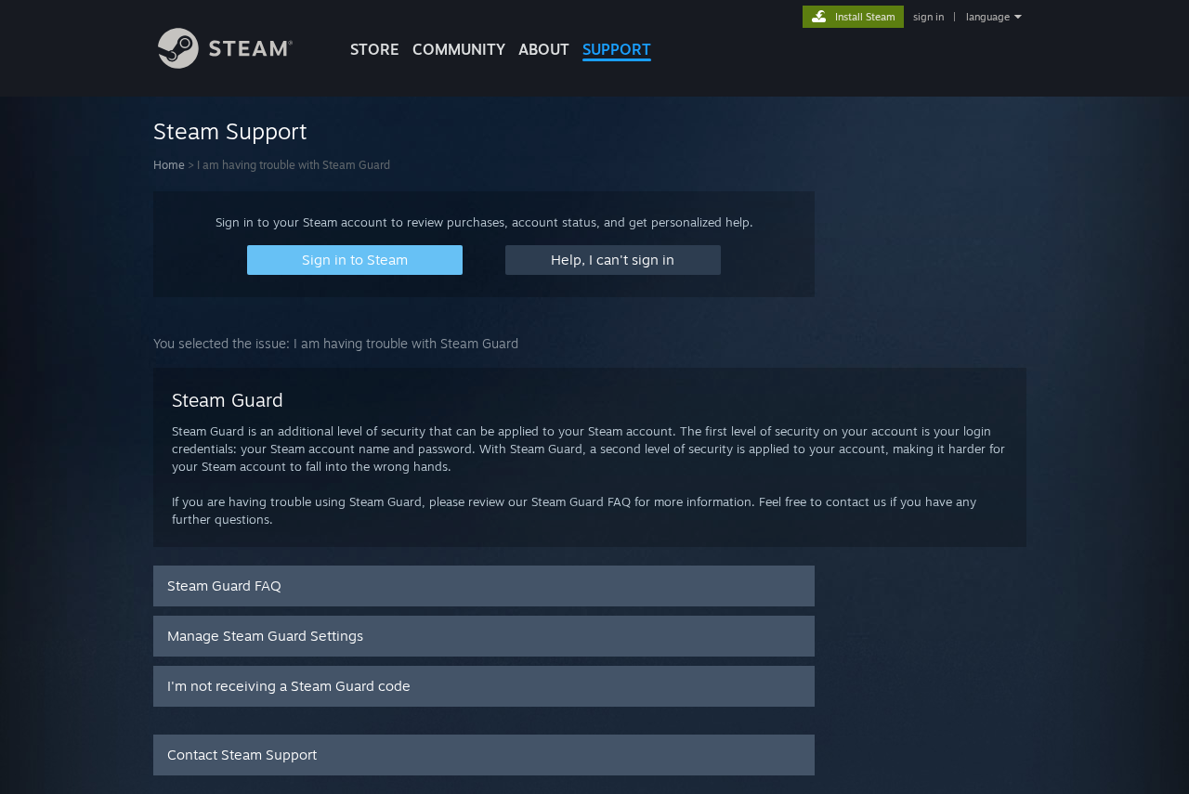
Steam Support (230, 131)
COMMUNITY (458, 49)
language (988, 16)
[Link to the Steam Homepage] (225, 64)
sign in (928, 16)
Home (169, 165)
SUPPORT (616, 49)
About (543, 49)
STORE (374, 49)
